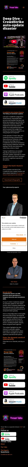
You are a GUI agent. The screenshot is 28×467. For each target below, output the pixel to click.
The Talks (4, 447)
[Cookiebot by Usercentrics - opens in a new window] (20, 218)
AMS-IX (2, 428)
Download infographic (12, 180)
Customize (13, 243)
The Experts (5, 450)
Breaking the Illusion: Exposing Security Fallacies (13, 174)
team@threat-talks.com (6, 454)
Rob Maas (14, 282)
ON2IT (21, 427)
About (3, 444)
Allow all (14, 239)
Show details (19, 235)
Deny (14, 248)
